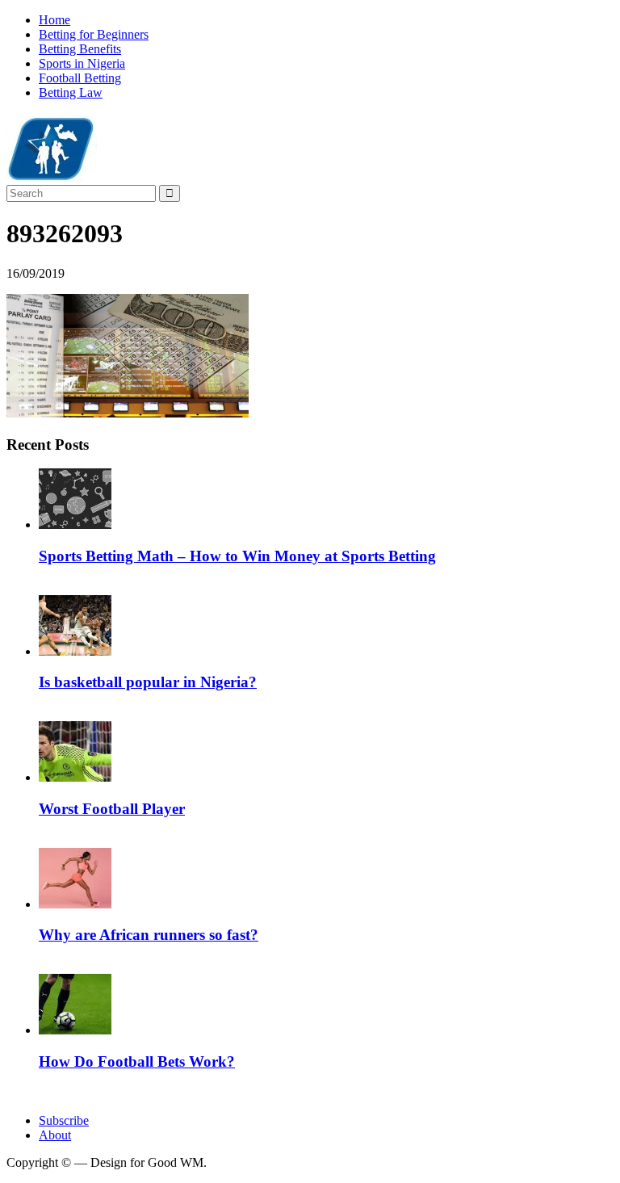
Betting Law (71, 92)
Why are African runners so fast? (148, 934)
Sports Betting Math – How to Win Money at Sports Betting (237, 555)
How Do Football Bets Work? (137, 1061)
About (55, 1135)
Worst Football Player (112, 808)
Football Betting (80, 78)
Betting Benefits (80, 49)
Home (54, 20)
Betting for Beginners (94, 34)
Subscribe (64, 1120)
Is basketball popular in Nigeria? (148, 681)
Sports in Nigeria (82, 63)
